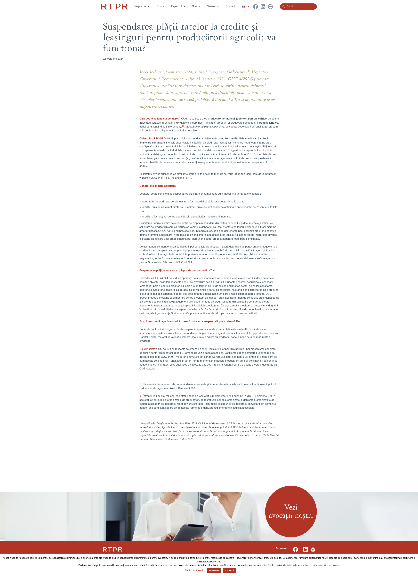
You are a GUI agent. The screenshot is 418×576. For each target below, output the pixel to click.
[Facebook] (255, 6)
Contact (230, 6)
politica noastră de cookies (324, 565)
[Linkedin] (262, 6)
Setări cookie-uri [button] (194, 570)
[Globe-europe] (270, 6)
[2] (140, 396)
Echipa (160, 6)
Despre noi (140, 6)
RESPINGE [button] (214, 571)
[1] (140, 384)
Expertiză (176, 6)
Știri (194, 6)
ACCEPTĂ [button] (229, 571)
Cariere (211, 6)
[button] (246, 6)
